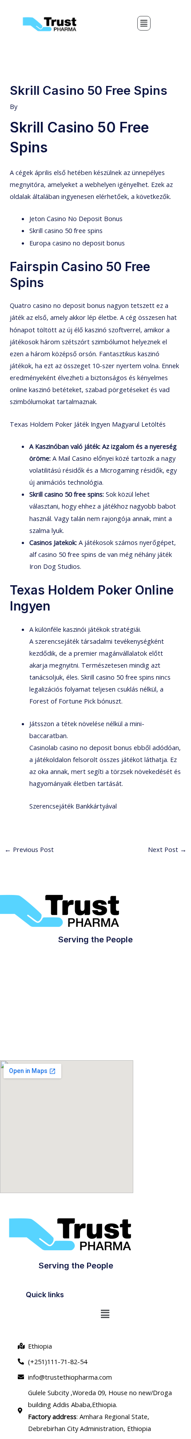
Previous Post (29, 849)
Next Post (167, 849)
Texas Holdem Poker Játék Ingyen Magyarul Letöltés (88, 424)
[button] (144, 23)
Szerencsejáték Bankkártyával (73, 805)
